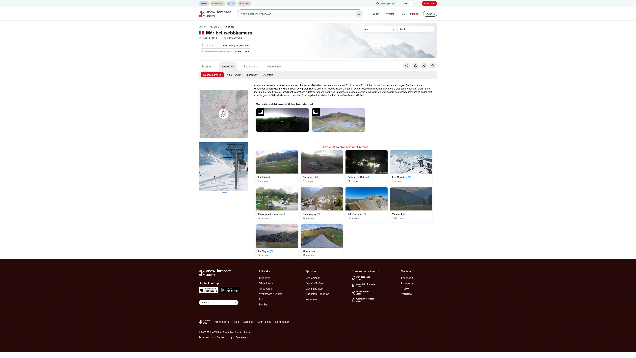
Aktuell (226, 66)
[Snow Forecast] (214, 13)
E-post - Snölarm (315, 283)
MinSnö (263, 304)
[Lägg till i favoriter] (406, 65)
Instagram (407, 283)
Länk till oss (264, 322)
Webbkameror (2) (212, 74)
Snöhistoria (250, 66)
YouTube (406, 294)
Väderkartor (266, 283)
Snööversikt (266, 288)
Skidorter (264, 278)
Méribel (230, 27)
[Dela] (424, 65)
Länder (202, 27)
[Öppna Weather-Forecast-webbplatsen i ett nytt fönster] (244, 3)
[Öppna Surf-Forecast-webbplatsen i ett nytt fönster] (204, 3)
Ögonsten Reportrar (317, 294)
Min (414, 13)
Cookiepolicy (242, 337)
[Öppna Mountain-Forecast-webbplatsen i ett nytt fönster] (217, 3)
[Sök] (359, 13)
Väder (376, 13)
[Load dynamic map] (224, 114)
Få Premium (429, 3)
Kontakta (248, 322)
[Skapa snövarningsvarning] (415, 65)
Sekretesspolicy (224, 337)
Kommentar (282, 322)
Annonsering (222, 322)
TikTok (405, 288)
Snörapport (252, 74)
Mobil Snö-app (314, 288)
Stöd (236, 322)
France (216, 27)
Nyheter (390, 13)
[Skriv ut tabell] (432, 65)
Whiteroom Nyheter (270, 294)
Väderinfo (311, 299)
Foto (403, 13)
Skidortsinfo (274, 66)
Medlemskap (312, 278)
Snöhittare (268, 74)
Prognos (207, 66)
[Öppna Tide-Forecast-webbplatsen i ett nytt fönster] (231, 3)
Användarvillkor (206, 337)
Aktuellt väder (234, 74)
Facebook (407, 278)
